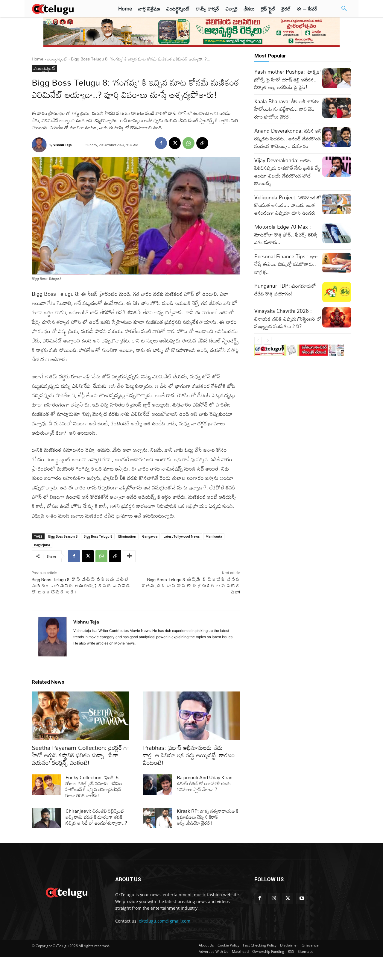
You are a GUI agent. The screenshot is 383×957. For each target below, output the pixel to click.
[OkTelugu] (66, 8)
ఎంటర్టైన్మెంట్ (57, 59)
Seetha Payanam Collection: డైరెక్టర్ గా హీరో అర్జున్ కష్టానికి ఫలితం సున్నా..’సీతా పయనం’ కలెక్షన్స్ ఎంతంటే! (80, 754)
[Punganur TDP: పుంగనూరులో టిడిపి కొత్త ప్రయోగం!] (336, 292)
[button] (344, 8)
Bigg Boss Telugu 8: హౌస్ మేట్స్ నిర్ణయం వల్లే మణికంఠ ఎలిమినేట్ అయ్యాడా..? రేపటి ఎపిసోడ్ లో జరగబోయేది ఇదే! (81, 586)
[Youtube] (301, 898)
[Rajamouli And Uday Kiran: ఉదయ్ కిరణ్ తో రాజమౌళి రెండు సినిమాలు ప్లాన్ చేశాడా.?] (157, 784)
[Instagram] (273, 898)
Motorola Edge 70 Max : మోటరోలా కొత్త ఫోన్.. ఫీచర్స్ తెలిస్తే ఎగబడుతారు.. (285, 234)
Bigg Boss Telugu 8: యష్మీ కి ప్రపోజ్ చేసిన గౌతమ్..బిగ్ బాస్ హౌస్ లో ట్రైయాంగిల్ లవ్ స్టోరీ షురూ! (190, 586)
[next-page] (267, 341)
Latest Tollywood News (181, 536)
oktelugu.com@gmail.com (164, 921)
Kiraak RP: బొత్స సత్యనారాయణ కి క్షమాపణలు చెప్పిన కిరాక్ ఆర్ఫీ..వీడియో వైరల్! (207, 817)
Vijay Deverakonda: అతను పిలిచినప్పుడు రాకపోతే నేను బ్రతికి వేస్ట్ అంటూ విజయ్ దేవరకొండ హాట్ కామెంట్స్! (287, 171)
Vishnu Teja (62, 144)
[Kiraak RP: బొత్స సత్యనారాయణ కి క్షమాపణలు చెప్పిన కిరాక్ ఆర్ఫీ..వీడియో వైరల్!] (157, 818)
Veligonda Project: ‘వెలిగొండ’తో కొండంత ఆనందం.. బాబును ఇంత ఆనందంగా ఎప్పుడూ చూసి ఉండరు (287, 205)
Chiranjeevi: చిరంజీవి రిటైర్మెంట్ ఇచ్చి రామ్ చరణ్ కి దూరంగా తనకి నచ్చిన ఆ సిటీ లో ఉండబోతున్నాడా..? (96, 817)
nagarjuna (42, 544)
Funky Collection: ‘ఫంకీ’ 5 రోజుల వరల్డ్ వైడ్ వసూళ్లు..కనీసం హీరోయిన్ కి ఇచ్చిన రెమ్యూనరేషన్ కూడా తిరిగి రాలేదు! (94, 786)
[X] (175, 143)
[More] (129, 556)
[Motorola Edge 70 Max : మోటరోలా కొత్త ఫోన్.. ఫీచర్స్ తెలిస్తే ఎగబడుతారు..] (336, 233)
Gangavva (149, 536)
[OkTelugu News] (66, 892)
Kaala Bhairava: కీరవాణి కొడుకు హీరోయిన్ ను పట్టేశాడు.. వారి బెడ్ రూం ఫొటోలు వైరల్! (287, 109)
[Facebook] (161, 143)
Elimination (127, 536)
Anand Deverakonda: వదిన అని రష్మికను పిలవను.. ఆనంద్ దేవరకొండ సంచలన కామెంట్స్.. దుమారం (287, 138)
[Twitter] (288, 898)
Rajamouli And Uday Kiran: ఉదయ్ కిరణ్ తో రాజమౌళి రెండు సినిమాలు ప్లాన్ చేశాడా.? (205, 783)
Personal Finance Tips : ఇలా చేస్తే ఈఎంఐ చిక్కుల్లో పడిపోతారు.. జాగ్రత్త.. (286, 264)
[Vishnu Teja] (40, 144)
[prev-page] (258, 341)
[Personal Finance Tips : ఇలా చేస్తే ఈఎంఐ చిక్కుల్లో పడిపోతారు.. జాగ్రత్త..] (336, 263)
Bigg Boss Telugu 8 (97, 536)
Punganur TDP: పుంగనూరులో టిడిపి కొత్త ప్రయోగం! (285, 289)
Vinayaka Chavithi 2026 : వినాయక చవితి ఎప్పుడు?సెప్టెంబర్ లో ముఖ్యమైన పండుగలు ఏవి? (288, 318)
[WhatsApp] (188, 143)
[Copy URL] (202, 143)
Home (37, 59)
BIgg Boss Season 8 (62, 536)
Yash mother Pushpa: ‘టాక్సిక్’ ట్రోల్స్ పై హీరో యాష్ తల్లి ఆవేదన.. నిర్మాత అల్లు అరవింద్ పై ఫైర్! (287, 79)
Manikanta (214, 536)
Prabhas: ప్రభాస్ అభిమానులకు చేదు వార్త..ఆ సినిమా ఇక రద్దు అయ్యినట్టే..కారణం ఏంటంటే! (189, 754)
